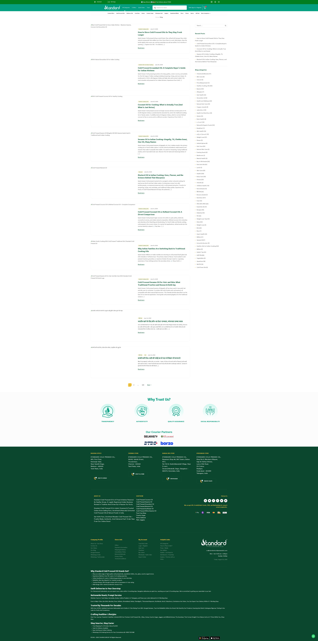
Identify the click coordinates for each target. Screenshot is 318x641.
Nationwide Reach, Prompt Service (106, 595)
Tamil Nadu (104, 598)
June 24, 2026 (148, 172)
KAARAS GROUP (104, 637)
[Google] (205, 500)
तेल (145, 355)
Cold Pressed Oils (135, 617)
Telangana (134, 598)
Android (99, 1)
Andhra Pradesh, (124, 598)
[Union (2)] (219, 2)
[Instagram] (217, 500)
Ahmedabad (126, 601)
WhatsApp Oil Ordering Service (102, 632)
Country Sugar (154, 617)
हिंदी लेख (140, 318)
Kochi (163, 601)
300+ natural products (106, 584)
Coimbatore (176, 601)
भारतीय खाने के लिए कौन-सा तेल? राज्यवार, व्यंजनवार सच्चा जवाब (160, 321)
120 (143, 385)
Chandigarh (138, 601)
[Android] (95, 2)
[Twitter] (221, 500)
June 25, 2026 (154, 136)
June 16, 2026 (154, 279)
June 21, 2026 (154, 208)
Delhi (106, 601)
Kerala (117, 598)
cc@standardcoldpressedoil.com (216, 550)
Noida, (132, 601)
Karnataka (111, 598)
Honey (147, 617)
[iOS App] (109, 2)
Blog (161, 17)
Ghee (143, 617)
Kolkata (120, 601)
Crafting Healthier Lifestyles (103, 614)
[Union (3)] (211, 2)
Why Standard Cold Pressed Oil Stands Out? (110, 571)
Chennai (95, 591)
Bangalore (140, 591)
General (140, 171)
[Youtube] (209, 500)
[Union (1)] (215, 2)
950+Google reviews (108, 582)
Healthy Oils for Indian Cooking (146, 64)
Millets (168, 617)
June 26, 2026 (159, 64)
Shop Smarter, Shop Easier (102, 623)
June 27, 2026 (154, 29)
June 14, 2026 (147, 318)
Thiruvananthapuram (148, 601)
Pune (115, 601)
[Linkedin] (225, 500)
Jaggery (161, 617)
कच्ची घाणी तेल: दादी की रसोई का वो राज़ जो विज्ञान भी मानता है (159, 358)
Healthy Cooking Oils (143, 29)
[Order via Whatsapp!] (313, 636)
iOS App (113, 1)
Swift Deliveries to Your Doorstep (106, 588)
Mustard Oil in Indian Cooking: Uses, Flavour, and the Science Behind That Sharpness (160, 176)
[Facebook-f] (213, 500)
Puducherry (169, 601)
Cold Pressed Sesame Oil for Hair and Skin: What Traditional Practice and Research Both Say (159, 283)
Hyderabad (103, 591)
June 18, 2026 (154, 245)
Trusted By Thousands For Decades (106, 605)
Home (157, 17)
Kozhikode (158, 601)
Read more (141, 48)
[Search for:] (211, 25)
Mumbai (111, 601)
